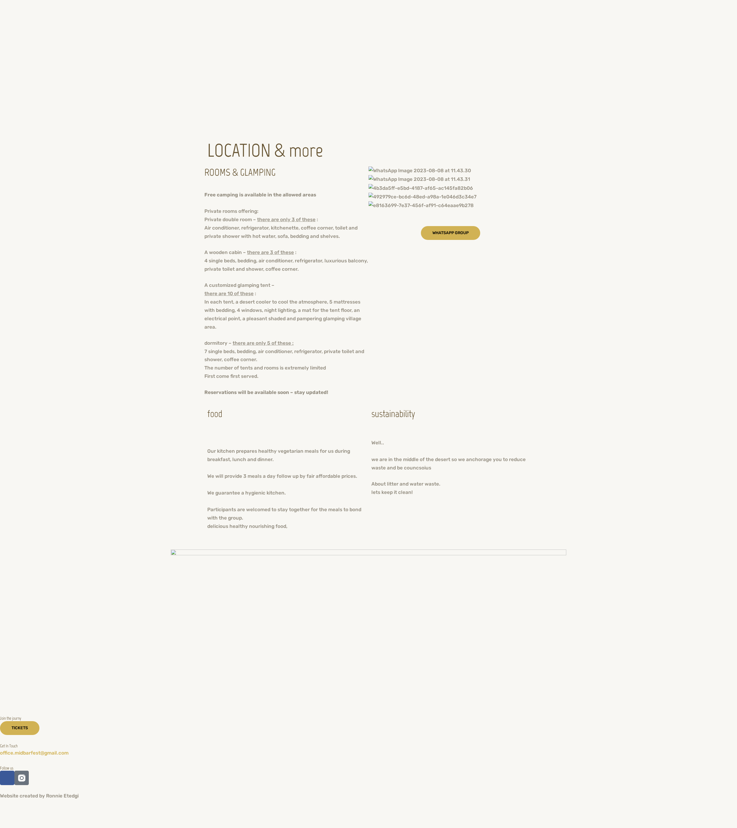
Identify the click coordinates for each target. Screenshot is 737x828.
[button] (450, 213)
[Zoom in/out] (11, 812)
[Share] (59, 812)
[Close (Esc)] (84, 812)
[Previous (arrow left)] (11, 823)
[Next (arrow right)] (35, 823)
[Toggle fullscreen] (35, 812)
